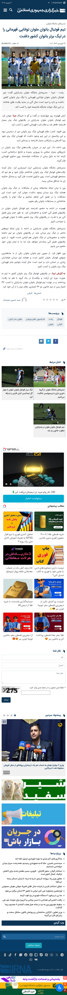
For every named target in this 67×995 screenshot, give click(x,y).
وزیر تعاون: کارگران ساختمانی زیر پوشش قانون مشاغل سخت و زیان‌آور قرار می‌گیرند (34, 914)
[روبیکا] (51, 955)
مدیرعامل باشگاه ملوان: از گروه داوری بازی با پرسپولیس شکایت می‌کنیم (50, 393)
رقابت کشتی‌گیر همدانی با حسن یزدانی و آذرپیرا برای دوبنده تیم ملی (32, 900)
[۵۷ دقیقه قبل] (33, 740)
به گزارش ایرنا (58, 274)
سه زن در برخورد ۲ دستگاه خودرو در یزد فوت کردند (41, 895)
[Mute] (11, 484)
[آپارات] (46, 955)
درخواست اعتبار (33, 498)
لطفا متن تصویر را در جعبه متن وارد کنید (47, 687)
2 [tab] (11, 715)
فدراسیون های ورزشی (35, 319)
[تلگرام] (62, 955)
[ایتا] (31, 955)
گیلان (29, 293)
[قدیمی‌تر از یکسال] (49, 376)
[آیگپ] (36, 955)
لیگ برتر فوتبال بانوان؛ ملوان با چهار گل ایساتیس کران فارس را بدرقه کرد (18, 393)
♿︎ (59, 987)
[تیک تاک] (10, 955)
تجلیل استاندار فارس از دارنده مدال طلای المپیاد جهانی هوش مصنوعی (32, 886)
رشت (51, 319)
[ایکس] (57, 955)
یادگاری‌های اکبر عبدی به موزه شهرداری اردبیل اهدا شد (38, 859)
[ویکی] (36, 960)
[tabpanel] (33, 747)
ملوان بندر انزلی (15, 319)
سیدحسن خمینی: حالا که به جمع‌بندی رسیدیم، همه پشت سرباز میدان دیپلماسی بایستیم (32, 865)
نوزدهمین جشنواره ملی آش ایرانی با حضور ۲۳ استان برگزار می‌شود (33, 891)
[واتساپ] (31, 960)
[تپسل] (4, 449)
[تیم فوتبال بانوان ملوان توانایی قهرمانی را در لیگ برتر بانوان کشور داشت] (33, 68)
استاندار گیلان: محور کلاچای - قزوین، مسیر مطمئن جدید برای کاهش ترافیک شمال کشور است (32, 872)
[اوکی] (5, 955)
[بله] (41, 955)
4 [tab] (4, 715)
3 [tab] (8, 715)
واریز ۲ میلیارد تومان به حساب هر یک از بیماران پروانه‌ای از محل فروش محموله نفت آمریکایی (34, 767)
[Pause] (6, 484)
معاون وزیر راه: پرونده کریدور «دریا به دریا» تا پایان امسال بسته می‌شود (34, 880)
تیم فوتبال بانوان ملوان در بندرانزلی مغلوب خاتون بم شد (49, 429)
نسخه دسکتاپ (33, 945)
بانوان (50, 324)
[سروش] (26, 955)
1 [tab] (15, 715)
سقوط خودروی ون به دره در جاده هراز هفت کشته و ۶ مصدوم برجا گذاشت (33, 906)
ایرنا (38, 10)
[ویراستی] (20, 955)
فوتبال (59, 319)
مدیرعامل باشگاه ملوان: (55, 24)
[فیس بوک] (15, 955)
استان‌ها (37, 293)
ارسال (6, 700)
